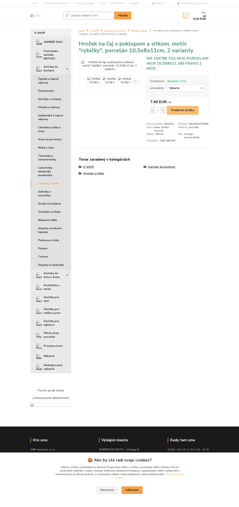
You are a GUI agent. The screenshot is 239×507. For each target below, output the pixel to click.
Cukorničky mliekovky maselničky (45, 171)
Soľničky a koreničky (44, 193)
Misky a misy (46, 147)
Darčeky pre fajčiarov (51, 323)
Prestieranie (46, 91)
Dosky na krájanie (49, 203)
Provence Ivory (53, 346)
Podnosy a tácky (48, 240)
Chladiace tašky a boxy (49, 129)
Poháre (42, 248)
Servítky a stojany (49, 99)
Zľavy (102, 3)
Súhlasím (132, 490)
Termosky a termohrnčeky (47, 157)
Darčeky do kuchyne (51, 68)
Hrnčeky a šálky (49, 183)
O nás (35, 3)
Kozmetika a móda (51, 287)
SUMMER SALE (53, 42)
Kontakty (134, 3)
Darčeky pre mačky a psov (52, 311)
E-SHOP (39, 33)
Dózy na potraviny (49, 139)
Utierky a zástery (49, 107)
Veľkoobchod (117, 3)
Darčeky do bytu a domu (52, 275)
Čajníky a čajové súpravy (48, 80)
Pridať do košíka (182, 110)
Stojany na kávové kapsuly (49, 230)
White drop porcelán (51, 335)
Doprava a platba (84, 3)
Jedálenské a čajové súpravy (50, 117)
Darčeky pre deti (51, 299)
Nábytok (49, 356)
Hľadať (123, 15)
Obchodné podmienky (55, 3)
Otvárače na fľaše (49, 212)
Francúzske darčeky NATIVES (51, 54)
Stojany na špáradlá (51, 265)
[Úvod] (45, 15)
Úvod (82, 30)
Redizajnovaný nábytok (53, 367)
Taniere (43, 256)
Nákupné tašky (47, 220)
